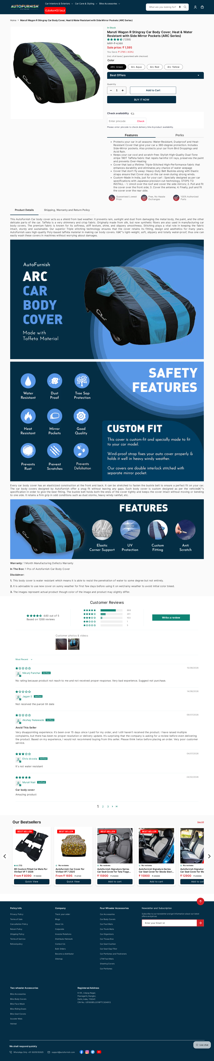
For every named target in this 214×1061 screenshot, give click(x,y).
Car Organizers (107, 934)
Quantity (111, 84)
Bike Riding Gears (18, 1009)
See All (200, 822)
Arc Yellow (173, 67)
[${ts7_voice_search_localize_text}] (180, 7)
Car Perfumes (106, 968)
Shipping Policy (17, 934)
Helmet (13, 1024)
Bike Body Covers (18, 999)
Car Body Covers (107, 919)
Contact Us (60, 944)
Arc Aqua (136, 67)
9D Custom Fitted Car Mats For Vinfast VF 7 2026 (30, 870)
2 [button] (103, 806)
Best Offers (118, 75)
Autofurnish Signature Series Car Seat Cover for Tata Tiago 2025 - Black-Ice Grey (113, 870)
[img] (23, 668)
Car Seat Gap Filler (108, 949)
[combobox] (167, 7)
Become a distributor (64, 954)
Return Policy (16, 929)
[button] (59, 3)
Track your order (62, 914)
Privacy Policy (16, 914)
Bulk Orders (60, 949)
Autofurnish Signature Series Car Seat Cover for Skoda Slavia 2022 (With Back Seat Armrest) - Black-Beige (156, 870)
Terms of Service (17, 939)
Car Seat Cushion (108, 944)
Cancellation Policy (19, 924)
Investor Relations (63, 934)
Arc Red (154, 67)
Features (131, 135)
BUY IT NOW (141, 99)
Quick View (31, 881)
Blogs (57, 919)
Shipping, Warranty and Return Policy (67, 209)
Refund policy (16, 944)
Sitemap (59, 959)
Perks (179, 135)
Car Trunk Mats (107, 929)
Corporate (59, 929)
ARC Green (116, 67)
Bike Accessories (18, 994)
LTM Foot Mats (107, 959)
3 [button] (108, 806)
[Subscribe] (200, 922)
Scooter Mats (16, 1019)
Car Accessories (107, 914)
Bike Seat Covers (18, 1014)
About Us (59, 924)
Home (13, 20)
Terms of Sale (16, 919)
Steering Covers (107, 963)
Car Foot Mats (106, 924)
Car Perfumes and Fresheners (113, 954)
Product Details (24, 209)
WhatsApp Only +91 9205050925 (28, 1052)
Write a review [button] (171, 617)
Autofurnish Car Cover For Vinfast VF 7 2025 (70, 870)
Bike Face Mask (17, 1004)
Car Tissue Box (107, 939)
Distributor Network (64, 939)
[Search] (185, 7)
